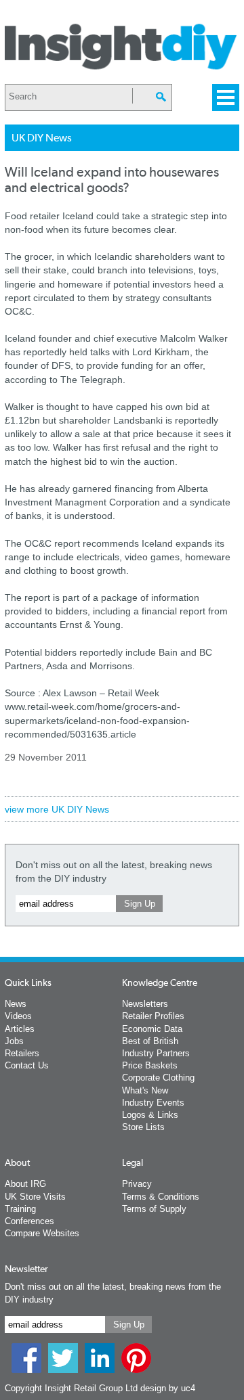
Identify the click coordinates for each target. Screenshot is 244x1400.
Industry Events (153, 1103)
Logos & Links (150, 1115)
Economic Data (152, 1029)
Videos (18, 1016)
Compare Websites (42, 1233)
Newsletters (145, 1004)
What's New (145, 1090)
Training (20, 1209)
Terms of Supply (154, 1209)
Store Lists (143, 1127)
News (15, 1004)
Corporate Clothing (158, 1077)
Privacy (137, 1184)
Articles (20, 1029)
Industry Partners (156, 1053)
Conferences (29, 1221)
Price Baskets (150, 1065)
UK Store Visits (35, 1197)
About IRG (25, 1184)
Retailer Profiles (153, 1016)
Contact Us (27, 1065)
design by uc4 (167, 1388)
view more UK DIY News (57, 809)
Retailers (22, 1053)
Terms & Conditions (160, 1197)
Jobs (14, 1041)
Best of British (150, 1041)
